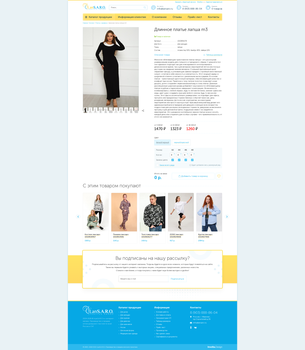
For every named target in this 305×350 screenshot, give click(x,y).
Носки (122, 327)
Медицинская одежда (128, 334)
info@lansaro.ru (165, 8)
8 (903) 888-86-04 (192, 8)
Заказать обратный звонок (185, 2)
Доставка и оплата (163, 315)
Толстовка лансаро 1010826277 (150, 235)
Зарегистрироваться (214, 2)
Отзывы (177, 16)
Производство (162, 331)
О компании (159, 16)
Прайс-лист (195, 16)
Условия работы (162, 312)
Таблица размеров (214, 55)
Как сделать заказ (163, 334)
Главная (85, 23)
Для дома (124, 312)
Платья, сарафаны (101, 23)
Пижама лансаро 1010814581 (121, 235)
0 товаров (217, 8)
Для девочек (125, 321)
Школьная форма (127, 331)
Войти (199, 2)
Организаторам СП (163, 318)
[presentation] (78, 216)
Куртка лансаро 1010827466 (205, 235)
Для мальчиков (126, 324)
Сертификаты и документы (166, 337)
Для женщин (125, 315)
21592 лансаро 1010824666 (176, 235)
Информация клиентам (132, 16)
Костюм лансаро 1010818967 (92, 235)
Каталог (91, 23)
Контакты (213, 16)
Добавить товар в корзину (193, 176)
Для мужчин (125, 318)
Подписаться (177, 279)
